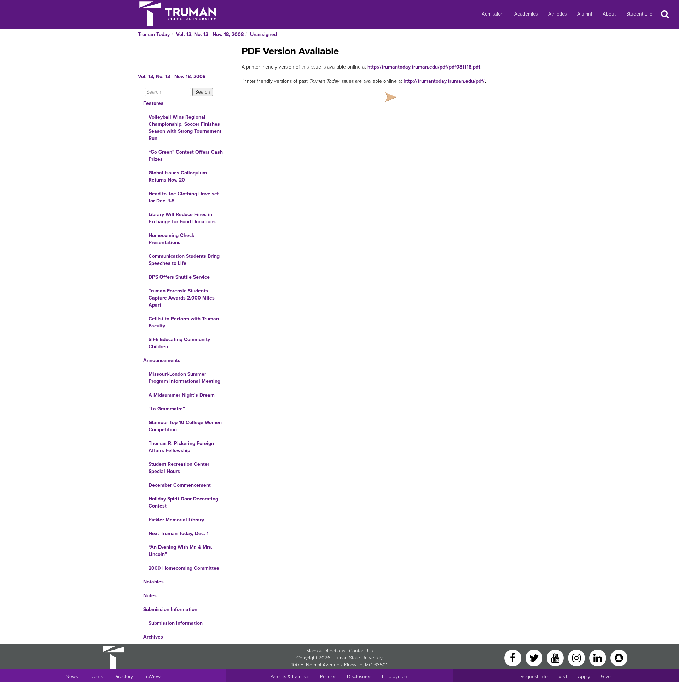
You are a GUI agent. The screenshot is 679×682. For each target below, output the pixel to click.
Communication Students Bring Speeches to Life (184, 259)
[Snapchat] (619, 657)
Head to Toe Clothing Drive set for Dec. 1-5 (184, 197)
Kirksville (353, 665)
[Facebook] (513, 657)
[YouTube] (556, 657)
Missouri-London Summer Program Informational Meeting (184, 377)
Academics (526, 14)
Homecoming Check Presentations (171, 238)
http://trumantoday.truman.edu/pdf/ (444, 81)
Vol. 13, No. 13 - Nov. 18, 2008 (210, 34)
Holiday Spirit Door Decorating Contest (183, 502)
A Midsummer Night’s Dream (182, 395)
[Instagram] (577, 657)
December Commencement (180, 485)
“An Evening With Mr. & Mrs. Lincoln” (181, 550)
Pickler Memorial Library (176, 520)
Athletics (557, 14)
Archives (153, 637)
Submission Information (170, 609)
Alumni (584, 14)
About (609, 14)
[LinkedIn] (598, 657)
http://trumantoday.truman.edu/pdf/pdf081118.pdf (423, 67)
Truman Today (154, 34)
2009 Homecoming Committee (184, 568)
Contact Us (361, 651)
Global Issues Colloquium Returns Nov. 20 (178, 176)
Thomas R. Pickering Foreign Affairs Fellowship (181, 446)
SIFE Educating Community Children (179, 343)
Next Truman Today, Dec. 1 (179, 533)
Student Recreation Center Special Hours (179, 467)
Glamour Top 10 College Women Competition (185, 426)
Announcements (161, 360)
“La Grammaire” (167, 409)
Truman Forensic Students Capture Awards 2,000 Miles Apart (182, 298)
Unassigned (263, 34)
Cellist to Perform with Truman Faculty (184, 322)
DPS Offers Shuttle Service (179, 277)
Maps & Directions (325, 651)
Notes (150, 596)
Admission (493, 14)
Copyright (306, 658)
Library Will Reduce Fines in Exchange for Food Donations (182, 218)
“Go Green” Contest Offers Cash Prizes (186, 155)
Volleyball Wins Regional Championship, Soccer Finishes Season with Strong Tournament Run (185, 127)
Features (153, 103)
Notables (153, 582)
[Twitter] (534, 657)
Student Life (639, 14)
